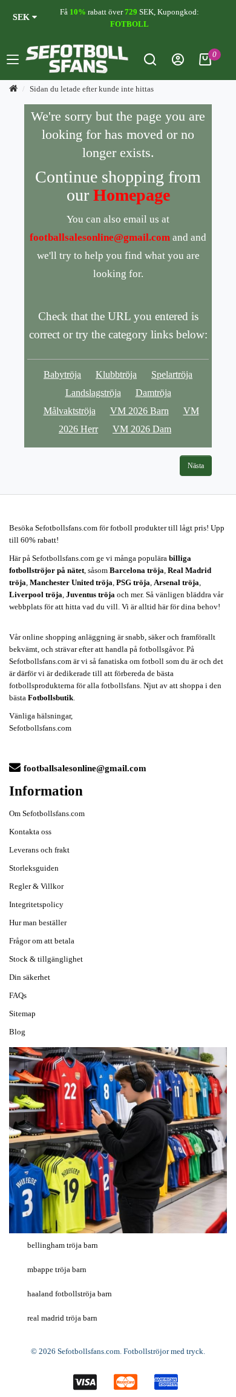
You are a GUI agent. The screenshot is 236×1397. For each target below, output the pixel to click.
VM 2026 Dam (142, 429)
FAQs (18, 995)
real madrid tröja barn (62, 1317)
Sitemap (22, 1013)
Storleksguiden (34, 868)
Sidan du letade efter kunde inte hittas (92, 88)
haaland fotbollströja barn (69, 1293)
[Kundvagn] (205, 62)
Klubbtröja (116, 374)
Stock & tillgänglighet (46, 958)
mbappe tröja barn (57, 1269)
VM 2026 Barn (139, 411)
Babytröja (62, 374)
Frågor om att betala (41, 940)
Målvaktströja (70, 411)
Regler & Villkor (36, 886)
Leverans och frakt (39, 849)
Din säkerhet (29, 977)
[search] (150, 62)
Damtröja (153, 392)
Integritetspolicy (36, 904)
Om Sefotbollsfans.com (47, 813)
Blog (17, 1031)
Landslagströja (93, 392)
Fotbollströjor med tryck (163, 1351)
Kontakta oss (30, 831)
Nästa (196, 465)
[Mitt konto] (178, 62)
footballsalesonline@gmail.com (85, 768)
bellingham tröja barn (62, 1245)
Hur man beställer (38, 922)
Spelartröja (171, 374)
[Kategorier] (12, 61)
